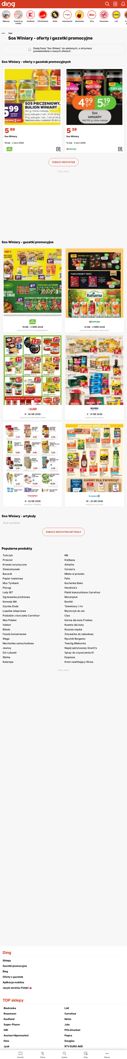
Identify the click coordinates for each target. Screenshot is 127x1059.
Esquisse (69, 657)
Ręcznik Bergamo (74, 638)
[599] (32, 97)
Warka (6, 657)
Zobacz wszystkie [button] (63, 162)
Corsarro (69, 569)
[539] (94, 97)
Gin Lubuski (10, 652)
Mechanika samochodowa (18, 643)
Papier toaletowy (13, 578)
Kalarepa (8, 661)
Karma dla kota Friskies (78, 620)
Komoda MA (10, 601)
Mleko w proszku (74, 573)
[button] (107, 4)
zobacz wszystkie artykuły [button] (63, 532)
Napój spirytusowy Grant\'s (80, 648)
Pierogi (7, 587)
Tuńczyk (8, 555)
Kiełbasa (69, 560)
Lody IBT (8, 592)
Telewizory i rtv (73, 606)
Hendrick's (70, 587)
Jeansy (7, 648)
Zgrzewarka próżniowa (16, 597)
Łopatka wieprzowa (14, 610)
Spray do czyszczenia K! (79, 652)
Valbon (7, 624)
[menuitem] (20, 1054)
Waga (6, 638)
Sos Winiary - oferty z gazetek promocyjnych (36, 62)
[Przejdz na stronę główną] (8, 4)
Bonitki (68, 601)
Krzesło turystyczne (15, 564)
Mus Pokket (10, 620)
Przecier (8, 560)
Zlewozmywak (11, 569)
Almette (69, 564)
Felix (67, 578)
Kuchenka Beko (73, 583)
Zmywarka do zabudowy (79, 634)
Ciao (67, 615)
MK (66, 555)
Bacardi (7, 573)
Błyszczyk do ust (74, 610)
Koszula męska (73, 629)
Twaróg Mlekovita (75, 643)
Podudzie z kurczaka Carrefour (21, 615)
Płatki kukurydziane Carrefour (82, 592)
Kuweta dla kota (74, 624)
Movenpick (71, 597)
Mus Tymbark (11, 583)
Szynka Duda (10, 606)
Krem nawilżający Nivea (78, 661)
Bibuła (6, 629)
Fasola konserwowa (14, 634)
